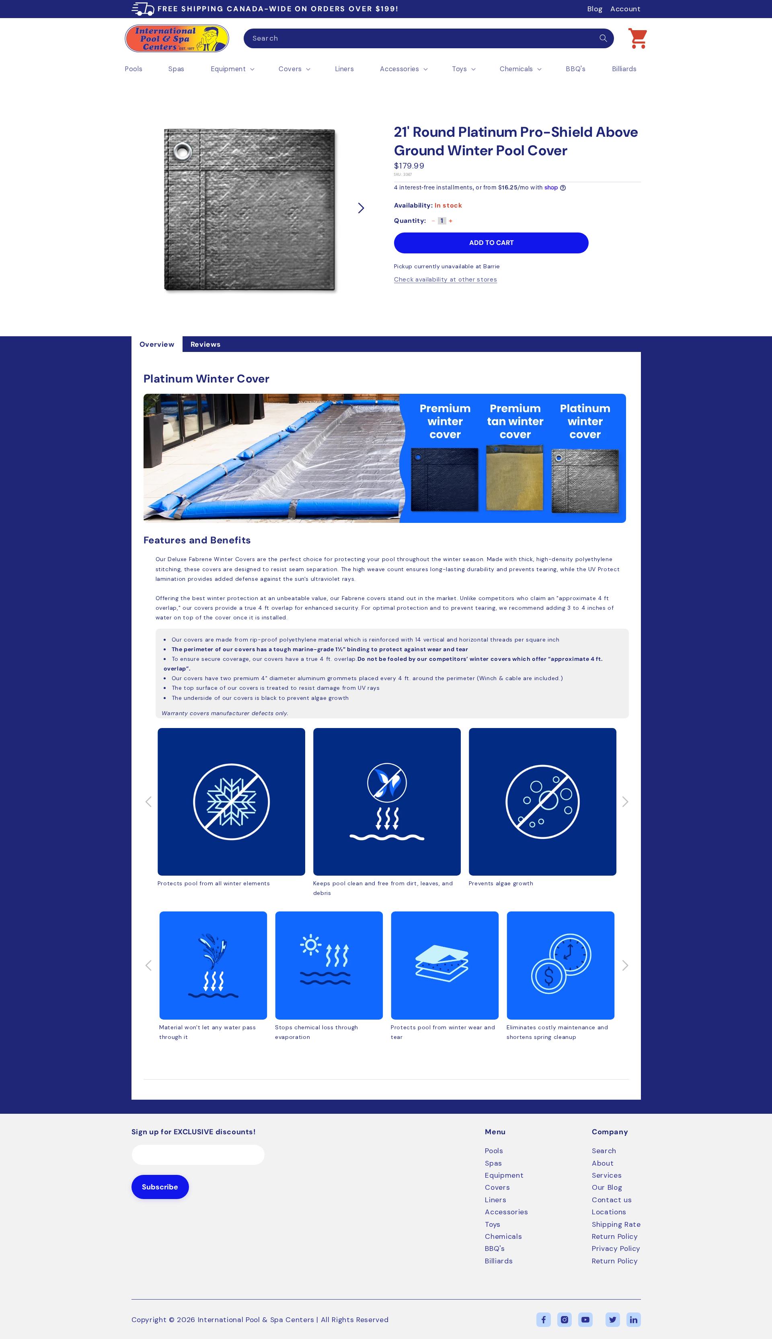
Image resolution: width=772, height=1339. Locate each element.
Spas (493, 1163)
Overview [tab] (157, 344)
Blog (595, 9)
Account (625, 9)
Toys (493, 1224)
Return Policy (615, 1236)
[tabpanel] (386, 725)
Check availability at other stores (445, 280)
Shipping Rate (616, 1224)
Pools (494, 1150)
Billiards (499, 1261)
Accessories (506, 1211)
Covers (497, 1187)
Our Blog (607, 1187)
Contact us (612, 1199)
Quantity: (410, 220)
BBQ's (495, 1248)
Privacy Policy (616, 1248)
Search (604, 1150)
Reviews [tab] (206, 344)
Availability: (413, 205)
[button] (637, 38)
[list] (248, 208)
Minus (433, 223)
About (603, 1163)
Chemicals (503, 1236)
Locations (609, 1211)
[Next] (361, 208)
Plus (450, 223)
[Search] (603, 38)
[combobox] (429, 39)
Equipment (504, 1175)
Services (607, 1175)
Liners (495, 1199)
